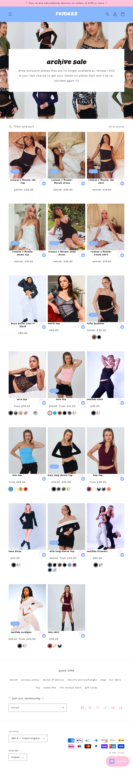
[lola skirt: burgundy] (50, 646)
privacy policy (30, 679)
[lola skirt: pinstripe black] (60, 646)
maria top (54, 323)
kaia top (61, 399)
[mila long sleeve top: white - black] (55, 570)
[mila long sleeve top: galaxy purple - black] (74, 565)
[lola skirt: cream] (55, 646)
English (15, 757)
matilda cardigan (21, 632)
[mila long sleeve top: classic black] (65, 565)
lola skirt (53, 632)
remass (120, 753)
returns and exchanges (82, 679)
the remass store (71, 687)
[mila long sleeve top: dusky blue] (70, 565)
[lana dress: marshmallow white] (18, 565)
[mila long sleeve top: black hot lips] (55, 565)
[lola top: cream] (94, 489)
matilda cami (95, 399)
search (13, 679)
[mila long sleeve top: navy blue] (50, 570)
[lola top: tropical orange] (109, 489)
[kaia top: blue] (55, 413)
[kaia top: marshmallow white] (74, 413)
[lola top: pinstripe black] (99, 489)
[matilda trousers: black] (96, 565)
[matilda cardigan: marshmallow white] (25, 646)
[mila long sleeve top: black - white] (50, 565)
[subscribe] (62, 707)
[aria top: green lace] (21, 413)
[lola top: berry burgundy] (89, 489)
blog (103, 679)
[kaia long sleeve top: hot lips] (59, 489)
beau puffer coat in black (23, 325)
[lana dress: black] (14, 565)
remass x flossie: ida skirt (101, 181)
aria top (22, 399)
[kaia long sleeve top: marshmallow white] (68, 489)
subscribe (49, 687)
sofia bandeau (95, 323)
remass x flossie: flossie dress (61, 181)
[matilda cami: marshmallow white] (98, 413)
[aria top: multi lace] (26, 413)
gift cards (91, 687)
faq (38, 687)
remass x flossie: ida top (23, 181)
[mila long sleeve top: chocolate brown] (60, 565)
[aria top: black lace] (16, 413)
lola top (98, 475)
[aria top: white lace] (35, 413)
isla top (17, 475)
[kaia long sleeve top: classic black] (54, 489)
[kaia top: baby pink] (50, 413)
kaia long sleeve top (60, 475)
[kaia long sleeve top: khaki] (64, 489)
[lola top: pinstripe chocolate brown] (104, 489)
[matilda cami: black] (93, 413)
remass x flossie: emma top (22, 253)
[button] (10, 14)
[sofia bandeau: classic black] (99, 337)
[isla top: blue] (11, 489)
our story (115, 679)
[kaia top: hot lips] (70, 413)
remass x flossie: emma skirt (101, 253)
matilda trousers (97, 551)
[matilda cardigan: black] (20, 646)
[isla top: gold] (21, 489)
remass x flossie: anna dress (62, 253)
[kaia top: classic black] (65, 413)
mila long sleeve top (62, 551)
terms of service (53, 679)
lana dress (15, 551)
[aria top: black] (11, 413)
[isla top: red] (26, 489)
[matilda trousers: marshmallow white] (101, 565)
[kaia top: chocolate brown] (60, 413)
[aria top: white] (30, 413)
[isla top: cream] (16, 489)
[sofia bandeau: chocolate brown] (94, 337)
